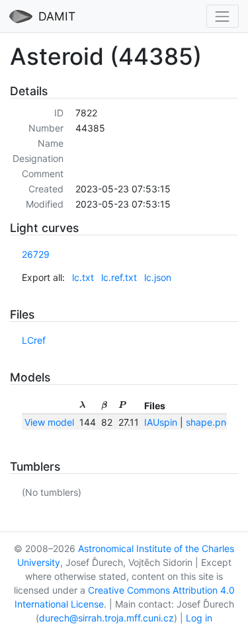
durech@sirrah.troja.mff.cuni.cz (106, 617)
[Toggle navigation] (222, 16)
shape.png (209, 422)
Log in (199, 617)
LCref (34, 340)
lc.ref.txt (119, 277)
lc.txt (83, 277)
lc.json (157, 277)
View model (49, 422)
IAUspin (160, 422)
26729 (36, 254)
